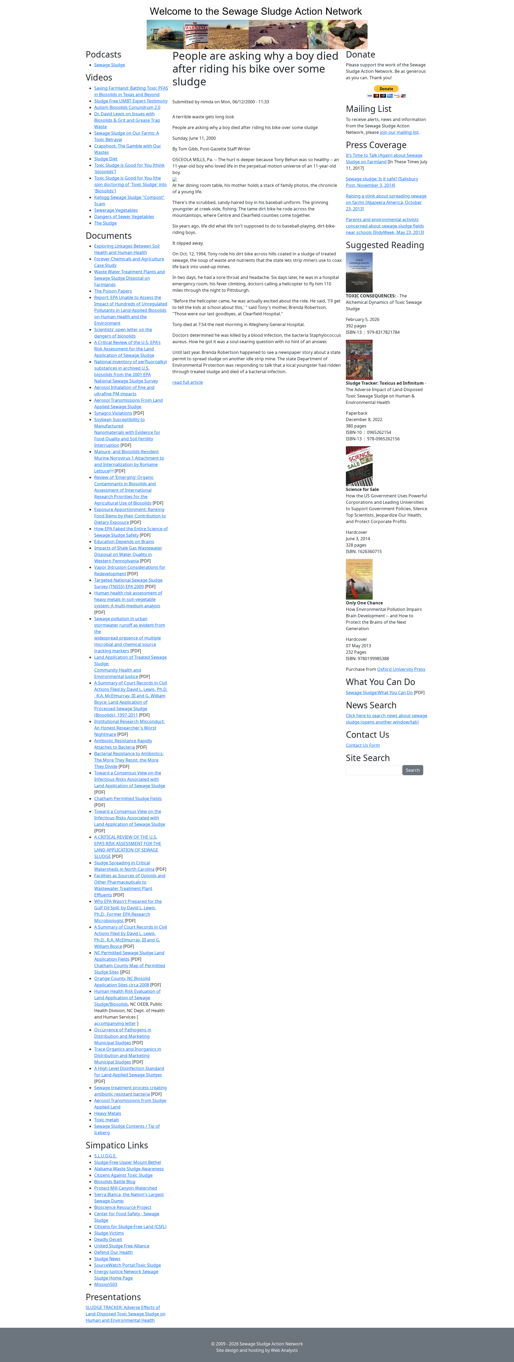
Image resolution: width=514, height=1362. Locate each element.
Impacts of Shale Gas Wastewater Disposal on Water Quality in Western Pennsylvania (128, 554)
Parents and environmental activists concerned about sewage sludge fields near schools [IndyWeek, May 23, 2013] (385, 226)
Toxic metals (106, 1120)
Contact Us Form (363, 745)
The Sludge (105, 223)
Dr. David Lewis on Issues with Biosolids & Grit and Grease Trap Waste (127, 120)
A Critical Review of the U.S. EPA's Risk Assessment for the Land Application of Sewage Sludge (127, 348)
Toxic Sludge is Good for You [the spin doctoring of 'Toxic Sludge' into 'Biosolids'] (130, 184)
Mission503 (105, 1284)
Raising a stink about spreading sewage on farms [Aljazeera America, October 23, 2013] (386, 202)
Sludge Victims (109, 1233)
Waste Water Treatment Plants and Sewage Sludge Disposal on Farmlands (129, 278)
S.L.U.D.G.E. (105, 1156)
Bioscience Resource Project (122, 1207)
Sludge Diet (106, 159)
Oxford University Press (401, 669)
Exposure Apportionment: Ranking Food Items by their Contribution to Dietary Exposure (130, 515)
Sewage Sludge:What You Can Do (379, 692)
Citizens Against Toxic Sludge (123, 1175)
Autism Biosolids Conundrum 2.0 (127, 107)
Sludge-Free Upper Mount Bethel (127, 1162)
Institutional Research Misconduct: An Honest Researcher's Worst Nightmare (129, 727)
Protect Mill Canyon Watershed (125, 1188)
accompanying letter (115, 1023)
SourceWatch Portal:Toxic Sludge (127, 1265)
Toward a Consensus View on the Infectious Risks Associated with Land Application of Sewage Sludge (129, 779)
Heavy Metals (107, 1113)
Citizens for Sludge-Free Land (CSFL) (130, 1226)
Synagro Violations (113, 413)
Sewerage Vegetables (116, 210)
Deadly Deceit (108, 1239)
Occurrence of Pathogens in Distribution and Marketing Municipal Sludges (122, 1036)
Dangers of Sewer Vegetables (124, 217)
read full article (187, 382)
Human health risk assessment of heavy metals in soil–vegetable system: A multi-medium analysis (128, 599)
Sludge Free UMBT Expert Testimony (131, 101)
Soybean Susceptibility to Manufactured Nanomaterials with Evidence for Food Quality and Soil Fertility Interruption (127, 432)
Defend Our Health (113, 1252)
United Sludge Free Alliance (121, 1246)
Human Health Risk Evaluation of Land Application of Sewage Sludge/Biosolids (127, 997)
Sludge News (107, 1259)
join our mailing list (399, 132)
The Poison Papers (113, 291)
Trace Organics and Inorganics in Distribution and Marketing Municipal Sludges (127, 1055)
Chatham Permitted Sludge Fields (128, 798)
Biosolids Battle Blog (114, 1182)
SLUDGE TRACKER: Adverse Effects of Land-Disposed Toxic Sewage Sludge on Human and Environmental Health (125, 1313)
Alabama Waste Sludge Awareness (129, 1169)
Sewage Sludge (109, 65)
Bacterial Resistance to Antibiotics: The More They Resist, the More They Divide (129, 760)
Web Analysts (284, 1350)
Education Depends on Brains (124, 541)
